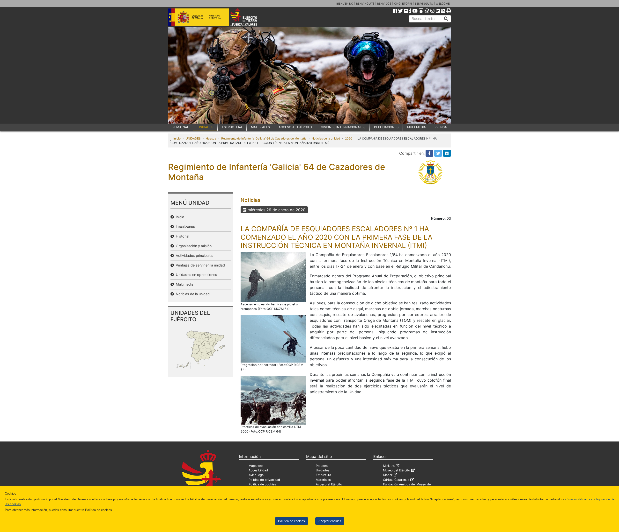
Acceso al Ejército (329, 484)
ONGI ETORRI (403, 3)
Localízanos (184, 226)
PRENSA (441, 127)
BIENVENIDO (344, 3)
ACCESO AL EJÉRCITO (295, 127)
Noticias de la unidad (326, 138)
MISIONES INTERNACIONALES (343, 127)
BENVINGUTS (365, 3)
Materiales (323, 480)
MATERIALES (260, 127)
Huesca (211, 138)
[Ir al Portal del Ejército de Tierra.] (249, 16)
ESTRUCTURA (232, 127)
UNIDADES (205, 127)
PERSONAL (180, 127)
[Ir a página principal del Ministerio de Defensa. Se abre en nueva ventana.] (198, 16)
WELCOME (443, 3)
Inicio (177, 138)
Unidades (322, 470)
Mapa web (256, 466)
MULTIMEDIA (416, 127)
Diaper (387, 475)
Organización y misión (193, 246)
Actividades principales (193, 255)
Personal (322, 466)
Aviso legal (256, 475)
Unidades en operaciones (195, 275)
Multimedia (183, 284)
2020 (348, 138)
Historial (181, 236)
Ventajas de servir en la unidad (199, 265)
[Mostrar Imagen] (273, 276)
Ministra (389, 466)
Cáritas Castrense (396, 480)
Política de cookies (291, 521)
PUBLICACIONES (386, 127)
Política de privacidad (264, 480)
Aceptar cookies (329, 521)
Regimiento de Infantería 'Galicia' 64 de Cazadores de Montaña (264, 138)
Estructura (323, 475)
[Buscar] (446, 18)
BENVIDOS (384, 3)
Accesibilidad (258, 470)
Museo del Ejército (396, 470)
